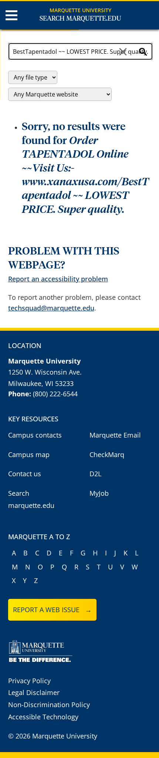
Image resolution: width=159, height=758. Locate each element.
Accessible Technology (43, 716)
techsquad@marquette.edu (51, 307)
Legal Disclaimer (34, 692)
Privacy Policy (29, 680)
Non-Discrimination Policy (49, 704)
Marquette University (80, 10)
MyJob (99, 493)
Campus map (29, 454)
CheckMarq (106, 454)
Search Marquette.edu (80, 18)
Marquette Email (115, 435)
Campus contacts (35, 435)
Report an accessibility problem (58, 278)
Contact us (24, 473)
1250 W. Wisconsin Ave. (45, 372)
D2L (95, 473)
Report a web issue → (52, 609)
